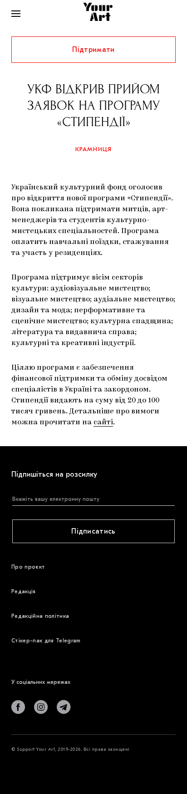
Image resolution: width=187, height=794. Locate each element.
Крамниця (93, 149)
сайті (103, 422)
